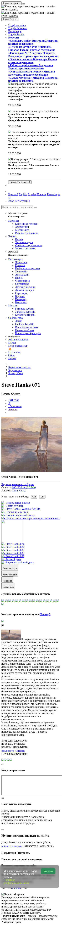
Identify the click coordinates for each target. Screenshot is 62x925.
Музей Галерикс (17, 215)
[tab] (13, 400)
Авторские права (11, 922)
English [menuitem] (23, 194)
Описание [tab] (15, 406)
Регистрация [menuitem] (22, 200)
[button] (17, 25)
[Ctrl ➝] (12, 543)
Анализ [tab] (12, 409)
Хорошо (48, 871)
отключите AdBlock (13, 750)
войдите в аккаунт (12, 846)
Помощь (6, 912)
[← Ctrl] (30, 518)
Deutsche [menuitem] (52, 194)
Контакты (36, 912)
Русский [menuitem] (13, 194)
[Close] (35, 207)
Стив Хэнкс (19, 490)
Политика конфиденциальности (35, 918)
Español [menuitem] (32, 194)
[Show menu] (23, 3)
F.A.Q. (16, 912)
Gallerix (16, 888)
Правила (31, 915)
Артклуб (18, 253)
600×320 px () (24, 487)
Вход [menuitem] (11, 200)
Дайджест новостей (20, 182)
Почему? (45, 614)
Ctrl (34, 496)
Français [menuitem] (41, 194)
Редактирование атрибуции (17, 484)
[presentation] (34, 412)
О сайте (25, 912)
